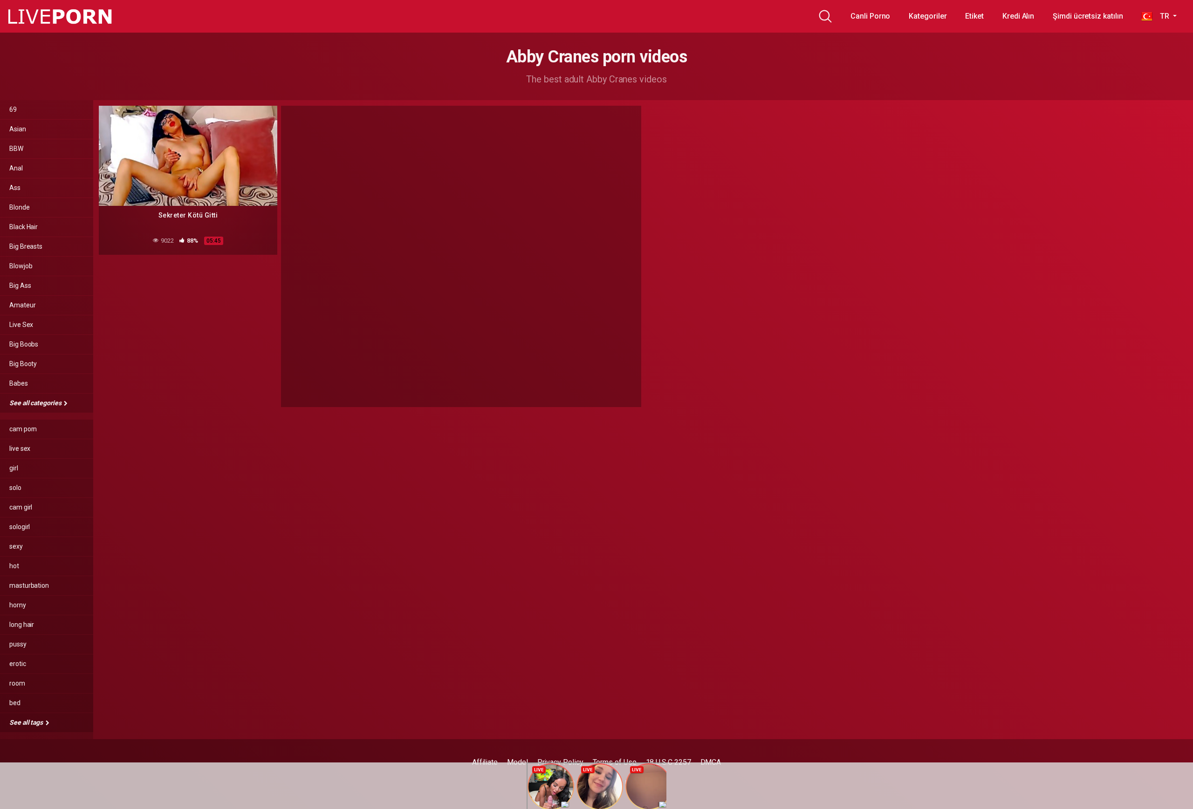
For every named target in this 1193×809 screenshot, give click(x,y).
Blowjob (20, 266)
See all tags (26, 722)
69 (13, 109)
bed (15, 703)
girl (13, 468)
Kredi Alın (1018, 16)
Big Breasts (25, 246)
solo (15, 487)
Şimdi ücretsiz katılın (1088, 16)
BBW (16, 148)
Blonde (19, 207)
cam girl (20, 507)
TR (1161, 16)
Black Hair (23, 227)
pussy (18, 644)
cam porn (23, 429)
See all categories (35, 403)
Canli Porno (870, 16)
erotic (17, 663)
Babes (18, 383)
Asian (17, 129)
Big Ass (20, 285)
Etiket (974, 16)
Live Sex (21, 324)
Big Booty (23, 363)
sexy (16, 546)
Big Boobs (23, 344)
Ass (15, 187)
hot (14, 566)
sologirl (19, 526)
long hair (21, 624)
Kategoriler (927, 16)
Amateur (22, 305)
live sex (19, 448)
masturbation (29, 585)
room (17, 683)
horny (17, 605)
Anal (16, 168)
